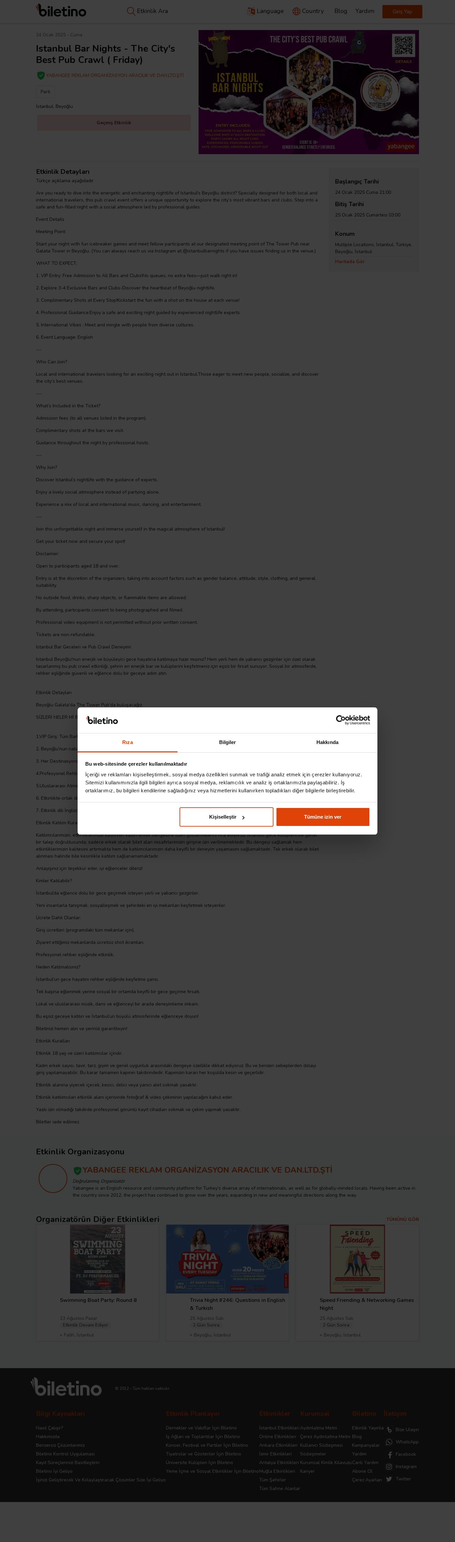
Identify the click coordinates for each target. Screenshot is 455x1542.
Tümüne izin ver (322, 817)
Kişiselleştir (222, 817)
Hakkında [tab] (327, 742)
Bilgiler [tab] (227, 742)
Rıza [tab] (127, 742)
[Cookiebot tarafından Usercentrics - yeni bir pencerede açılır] (341, 720)
